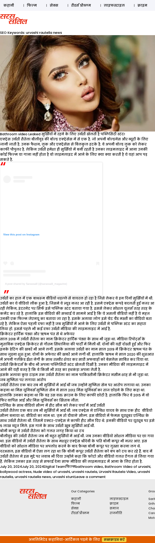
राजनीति (116, 513)
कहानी (8, 5)
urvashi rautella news (33, 476)
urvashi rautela (84, 471)
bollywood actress (16, 471)
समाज (114, 508)
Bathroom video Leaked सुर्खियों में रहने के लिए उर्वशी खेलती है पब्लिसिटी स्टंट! (62, 134)
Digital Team (54, 466)
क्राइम (142, 5)
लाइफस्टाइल (114, 5)
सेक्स (54, 5)
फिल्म (32, 5)
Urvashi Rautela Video (117, 471)
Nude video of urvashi (51, 471)
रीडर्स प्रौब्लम (81, 5)
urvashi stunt (64, 476)
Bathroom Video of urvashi (127, 466)
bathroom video (89, 466)
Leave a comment (90, 476)
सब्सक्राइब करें (114, 540)
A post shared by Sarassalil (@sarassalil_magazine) (36, 283)
